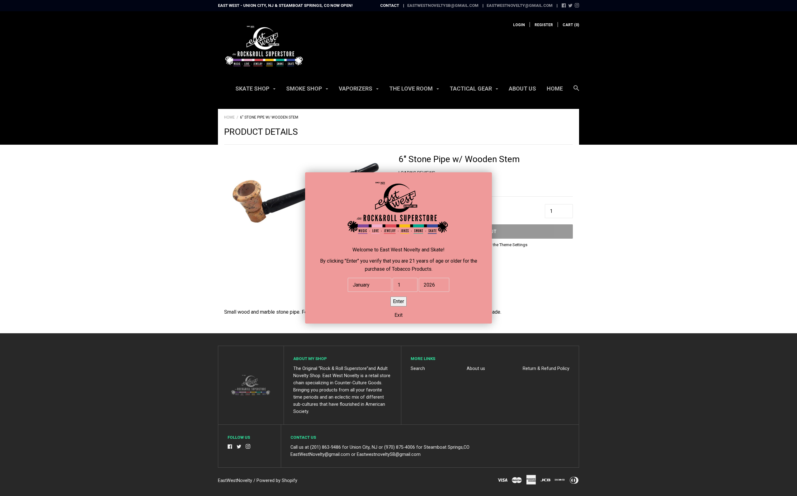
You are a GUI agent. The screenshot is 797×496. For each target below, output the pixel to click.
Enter (398, 301)
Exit (398, 315)
